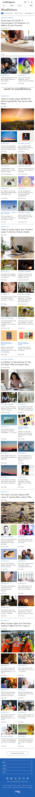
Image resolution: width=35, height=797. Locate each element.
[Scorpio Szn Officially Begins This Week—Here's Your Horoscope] (9, 554)
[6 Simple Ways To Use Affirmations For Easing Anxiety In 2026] (9, 159)
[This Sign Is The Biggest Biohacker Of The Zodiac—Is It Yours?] (9, 265)
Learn (17, 766)
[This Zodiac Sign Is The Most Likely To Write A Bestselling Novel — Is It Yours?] (9, 658)
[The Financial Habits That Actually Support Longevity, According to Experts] (9, 311)
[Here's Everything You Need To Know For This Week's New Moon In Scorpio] (26, 446)
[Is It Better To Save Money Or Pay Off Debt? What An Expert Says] (17, 380)
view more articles (17, 753)
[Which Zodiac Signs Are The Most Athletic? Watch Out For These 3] (17, 641)
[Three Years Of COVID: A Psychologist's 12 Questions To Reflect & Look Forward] (17, 41)
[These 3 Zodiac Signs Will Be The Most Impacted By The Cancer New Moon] (17, 119)
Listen (17, 769)
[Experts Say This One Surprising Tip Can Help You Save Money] (26, 205)
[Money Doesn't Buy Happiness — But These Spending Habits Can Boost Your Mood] (26, 287)
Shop (17, 772)
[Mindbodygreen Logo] (8, 2)
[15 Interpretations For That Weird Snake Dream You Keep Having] (9, 66)
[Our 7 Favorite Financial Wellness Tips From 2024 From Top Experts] (9, 397)
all (2, 13)
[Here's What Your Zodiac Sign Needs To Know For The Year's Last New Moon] (26, 397)
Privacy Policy (24, 785)
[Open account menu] (32, 2)
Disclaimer (19, 785)
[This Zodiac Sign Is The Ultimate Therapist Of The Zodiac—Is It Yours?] (9, 600)
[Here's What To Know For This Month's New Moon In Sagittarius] (9, 446)
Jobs (3, 785)
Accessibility (5, 787)
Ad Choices (10, 787)
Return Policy (30, 785)
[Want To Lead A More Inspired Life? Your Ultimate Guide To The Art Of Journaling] (9, 335)
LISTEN (19, 5)
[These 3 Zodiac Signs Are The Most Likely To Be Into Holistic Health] (17, 248)
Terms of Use (13, 785)
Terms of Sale (7, 785)
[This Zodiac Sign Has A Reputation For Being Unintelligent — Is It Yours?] (9, 420)
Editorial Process (22, 787)
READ (4, 5)
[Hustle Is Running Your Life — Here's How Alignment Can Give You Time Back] (9, 729)
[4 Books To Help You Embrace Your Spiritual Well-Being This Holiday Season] (26, 420)
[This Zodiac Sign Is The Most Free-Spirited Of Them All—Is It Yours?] (26, 576)
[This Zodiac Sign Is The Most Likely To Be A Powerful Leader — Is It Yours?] (9, 705)
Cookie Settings (29, 787)
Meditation (9, 13)
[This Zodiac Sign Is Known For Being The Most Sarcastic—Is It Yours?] (9, 287)
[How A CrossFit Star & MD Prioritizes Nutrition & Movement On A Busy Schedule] (9, 530)
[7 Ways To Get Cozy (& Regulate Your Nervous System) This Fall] (26, 265)
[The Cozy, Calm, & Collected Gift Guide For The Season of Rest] (9, 205)
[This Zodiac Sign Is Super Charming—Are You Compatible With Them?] (26, 554)
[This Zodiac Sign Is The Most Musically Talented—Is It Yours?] (26, 530)
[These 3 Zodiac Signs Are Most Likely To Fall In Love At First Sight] (26, 705)
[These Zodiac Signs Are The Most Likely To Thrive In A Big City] (26, 683)
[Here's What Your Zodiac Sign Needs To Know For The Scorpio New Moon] (9, 470)
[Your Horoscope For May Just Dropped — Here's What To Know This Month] (26, 311)
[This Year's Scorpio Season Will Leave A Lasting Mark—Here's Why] (17, 513)
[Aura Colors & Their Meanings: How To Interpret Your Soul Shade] (26, 66)
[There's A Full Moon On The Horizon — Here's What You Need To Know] (26, 600)
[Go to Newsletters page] (25, 2)
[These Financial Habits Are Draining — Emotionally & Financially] (26, 159)
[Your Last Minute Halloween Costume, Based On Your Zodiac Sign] (26, 470)
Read (17, 762)
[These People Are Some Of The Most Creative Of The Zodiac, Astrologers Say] (26, 729)
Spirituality (18, 13)
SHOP (31, 5)
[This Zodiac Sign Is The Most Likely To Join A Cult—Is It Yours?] (26, 658)
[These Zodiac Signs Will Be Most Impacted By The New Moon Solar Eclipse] (9, 136)
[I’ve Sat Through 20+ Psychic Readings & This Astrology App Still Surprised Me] (26, 181)
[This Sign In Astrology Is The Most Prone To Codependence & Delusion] (9, 576)
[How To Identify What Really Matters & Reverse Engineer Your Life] (26, 136)
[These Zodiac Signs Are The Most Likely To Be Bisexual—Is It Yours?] (9, 683)
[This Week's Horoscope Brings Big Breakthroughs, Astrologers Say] (9, 181)
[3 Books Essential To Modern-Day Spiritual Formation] (26, 335)
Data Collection (16, 787)
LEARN (11, 5)
